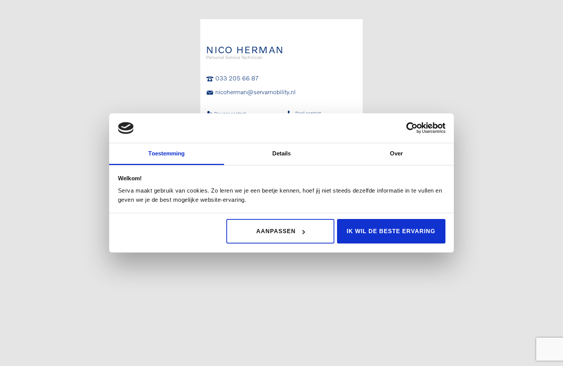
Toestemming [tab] (166, 153)
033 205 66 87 (237, 78)
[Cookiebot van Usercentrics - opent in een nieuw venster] (411, 128)
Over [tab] (396, 153)
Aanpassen (276, 231)
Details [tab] (281, 153)
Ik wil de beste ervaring (391, 231)
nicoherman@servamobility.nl (255, 91)
